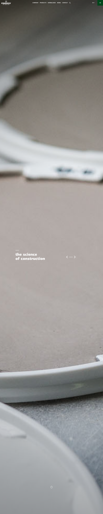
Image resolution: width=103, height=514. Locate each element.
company (35, 2)
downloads (52, 2)
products (43, 2)
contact (65, 2)
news (59, 2)
